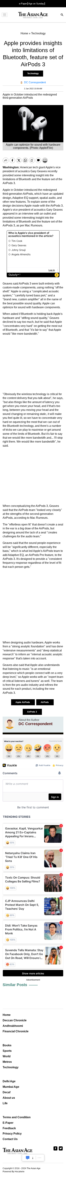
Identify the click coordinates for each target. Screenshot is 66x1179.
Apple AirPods (22, 702)
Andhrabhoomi (13, 1025)
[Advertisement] (33, 364)
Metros (7, 1061)
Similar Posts (15, 985)
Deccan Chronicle (15, 1020)
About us (9, 1097)
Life (5, 1103)
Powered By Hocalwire (13, 1171)
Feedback (9, 1128)
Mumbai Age (11, 1086)
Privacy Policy (12, 1133)
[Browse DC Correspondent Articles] (9, 723)
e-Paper (23, 3)
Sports (7, 1050)
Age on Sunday (36, 3)
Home (7, 1014)
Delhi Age (9, 1081)
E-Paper (8, 1122)
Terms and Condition (17, 1117)
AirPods (45, 702)
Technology (33, 73)
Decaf (6, 1092)
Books (7, 1045)
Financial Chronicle (16, 1031)
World (7, 1056)
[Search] (62, 15)
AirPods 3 (32, 712)
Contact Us (10, 1139)
